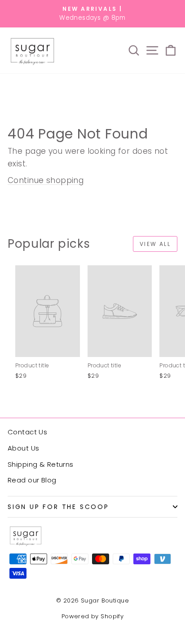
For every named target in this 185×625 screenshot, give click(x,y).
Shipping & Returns (41, 464)
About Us (23, 448)
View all (155, 244)
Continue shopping (46, 180)
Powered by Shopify (93, 616)
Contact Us (27, 432)
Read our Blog (32, 480)
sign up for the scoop (58, 506)
